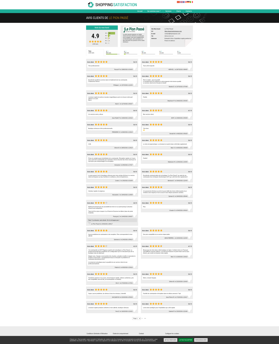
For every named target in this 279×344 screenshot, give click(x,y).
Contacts (189, 11)
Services (168, 11)
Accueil (139, 11)
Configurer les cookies (172, 333)
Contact (141, 333)
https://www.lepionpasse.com (173, 31)
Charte (178, 11)
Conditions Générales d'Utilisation (97, 333)
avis (95, 44)
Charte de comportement (120, 333)
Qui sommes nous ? (154, 11)
